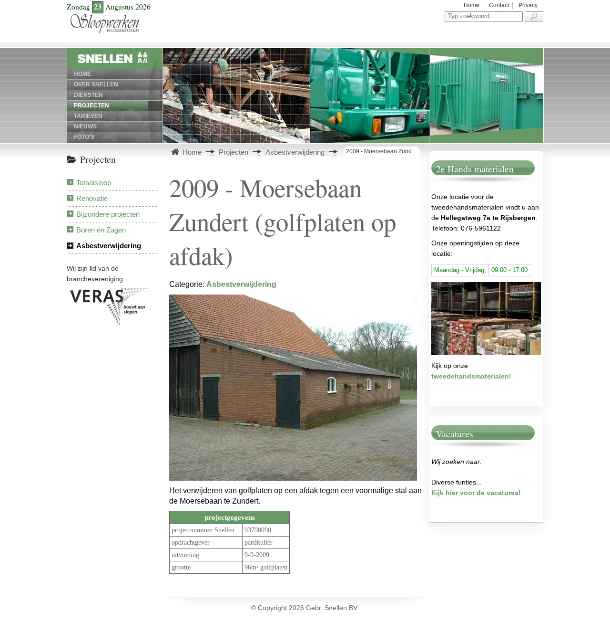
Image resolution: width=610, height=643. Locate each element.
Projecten (91, 105)
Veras (71, 289)
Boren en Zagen (101, 230)
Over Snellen (96, 84)
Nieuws (85, 126)
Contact (499, 5)
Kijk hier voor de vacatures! (476, 492)
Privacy (528, 5)
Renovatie (92, 198)
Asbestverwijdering (108, 246)
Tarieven (88, 116)
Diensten (88, 95)
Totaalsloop (93, 183)
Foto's (84, 137)
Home (471, 5)
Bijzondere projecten (108, 214)
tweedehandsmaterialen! (471, 376)
